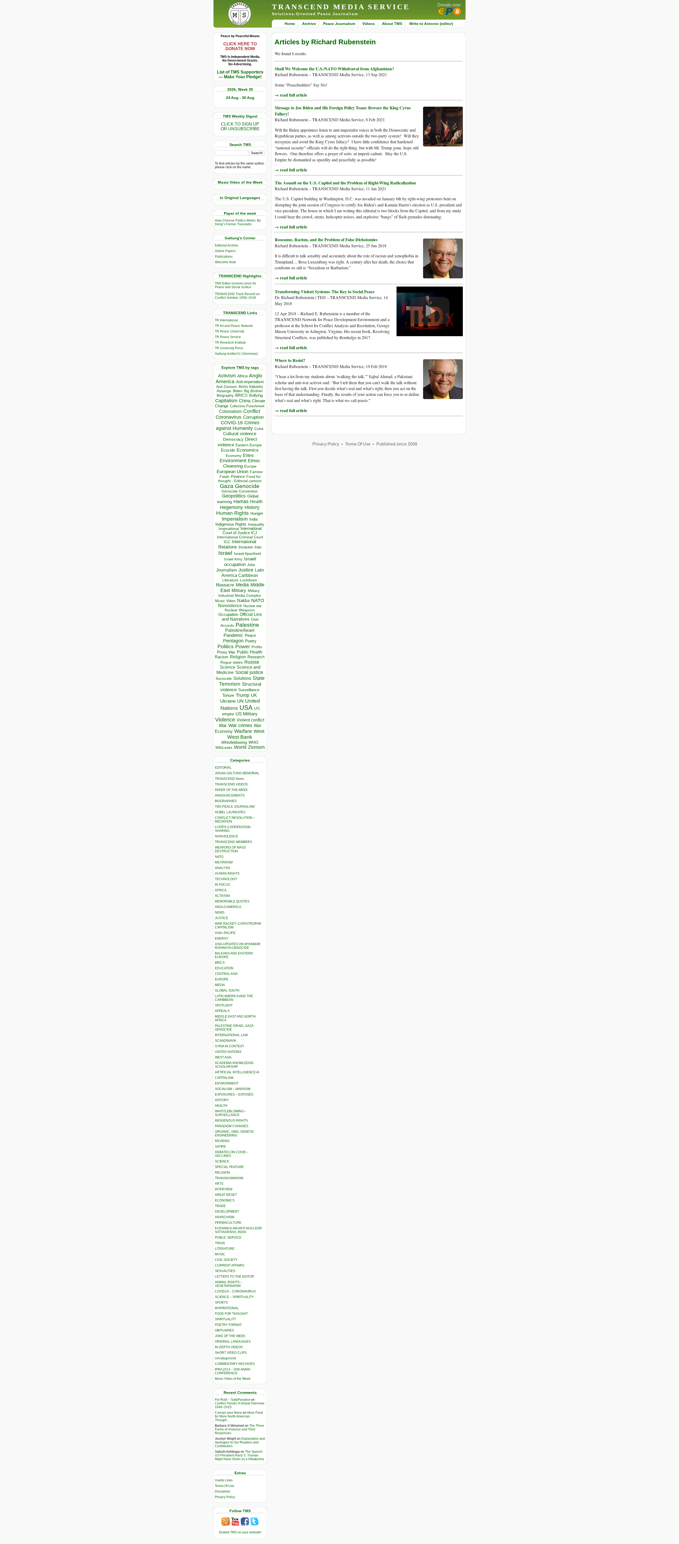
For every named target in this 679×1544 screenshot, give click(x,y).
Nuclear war (252, 606)
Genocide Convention (239, 491)
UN (240, 701)
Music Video (225, 601)
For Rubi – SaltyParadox (232, 1400)
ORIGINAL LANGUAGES (233, 1341)
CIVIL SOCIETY (226, 1260)
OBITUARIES (224, 1330)
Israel (225, 553)
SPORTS (221, 1302)
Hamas (241, 501)
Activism (227, 375)
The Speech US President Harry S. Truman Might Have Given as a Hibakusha (239, 1455)
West (259, 731)
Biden (237, 391)
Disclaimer (222, 1491)
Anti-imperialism (250, 382)
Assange (224, 391)
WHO (253, 742)
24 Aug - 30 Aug (240, 98)
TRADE (220, 1206)
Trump (242, 695)
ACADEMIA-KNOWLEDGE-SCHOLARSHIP (234, 1065)
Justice (245, 570)
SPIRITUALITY (225, 1319)
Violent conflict (250, 720)
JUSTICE (221, 918)
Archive (309, 23)
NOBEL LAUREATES (230, 812)
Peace (250, 635)
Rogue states (231, 662)
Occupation (228, 614)
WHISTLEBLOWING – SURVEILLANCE (230, 1113)
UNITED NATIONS (228, 1052)
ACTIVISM (222, 896)
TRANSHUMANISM (229, 1178)
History (252, 507)
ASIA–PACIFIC (225, 933)
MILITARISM (224, 862)
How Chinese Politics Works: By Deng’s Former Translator (238, 222)
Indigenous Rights (230, 524)
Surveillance (248, 690)
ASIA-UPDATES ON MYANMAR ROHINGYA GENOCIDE (237, 946)
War (223, 725)
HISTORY (222, 1100)
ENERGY (221, 938)
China (244, 400)
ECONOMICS (224, 1200)
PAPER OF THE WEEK (231, 790)
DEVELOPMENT (227, 1211)
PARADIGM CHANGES (231, 1126)
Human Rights (232, 513)
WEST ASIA (223, 1057)
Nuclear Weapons (240, 610)
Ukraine (228, 701)
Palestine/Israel (239, 630)
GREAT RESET (226, 1195)
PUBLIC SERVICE (228, 1237)
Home (290, 23)
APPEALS (222, 1011)
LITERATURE (224, 1249)
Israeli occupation (240, 561)
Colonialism (230, 411)
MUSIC (220, 1254)
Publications (224, 256)
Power (242, 646)
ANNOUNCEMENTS (230, 795)
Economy (233, 455)
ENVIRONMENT (226, 1083)
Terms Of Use (224, 1486)
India (253, 519)
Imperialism (235, 519)
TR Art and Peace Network (234, 326)
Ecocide (228, 450)
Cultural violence (239, 433)
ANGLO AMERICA (228, 907)
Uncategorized (225, 1358)
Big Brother (253, 391)
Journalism (226, 570)
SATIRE (220, 1146)
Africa (242, 376)
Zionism (256, 747)
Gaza (226, 486)
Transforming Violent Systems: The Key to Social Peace (325, 291)
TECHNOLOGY (226, 879)
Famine (256, 472)
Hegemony (231, 507)
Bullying (256, 395)
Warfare (243, 731)
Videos (368, 23)
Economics (248, 450)
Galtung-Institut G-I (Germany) (236, 354)
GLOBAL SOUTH (227, 990)
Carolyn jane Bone (228, 1413)
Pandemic (233, 635)
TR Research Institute (230, 342)
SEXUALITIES (225, 1271)
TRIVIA (220, 1243)
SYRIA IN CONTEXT (229, 1046)
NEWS (219, 912)
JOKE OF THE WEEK (230, 1336)
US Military (247, 713)
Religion (238, 657)
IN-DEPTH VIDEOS (229, 1347)
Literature (230, 580)
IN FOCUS (222, 884)
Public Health (249, 652)
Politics (225, 646)
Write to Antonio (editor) (431, 23)
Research (255, 657)
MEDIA (220, 985)
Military (239, 590)
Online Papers (225, 251)
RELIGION (222, 1172)
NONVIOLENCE (226, 836)
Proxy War (226, 652)
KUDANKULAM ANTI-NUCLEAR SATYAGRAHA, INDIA (238, 1230)
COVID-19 (232, 422)
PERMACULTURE (228, 1223)
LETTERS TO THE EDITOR (234, 1276)
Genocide (247, 486)
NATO (257, 600)
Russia (251, 662)
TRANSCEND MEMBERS (233, 842)
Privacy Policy (225, 1497)
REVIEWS (222, 1141)
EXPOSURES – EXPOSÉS (234, 1094)
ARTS (219, 1184)
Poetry (250, 641)
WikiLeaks (223, 748)
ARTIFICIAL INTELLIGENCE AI (237, 1072)
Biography (225, 395)
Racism (221, 657)
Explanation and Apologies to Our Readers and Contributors (240, 1442)
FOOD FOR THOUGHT (231, 1314)
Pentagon (233, 640)
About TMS (392, 23)
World (240, 747)
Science (227, 667)
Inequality (256, 524)
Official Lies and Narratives (242, 616)
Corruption (253, 417)
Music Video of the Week (232, 1379)
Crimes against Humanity (237, 425)
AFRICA (221, 890)
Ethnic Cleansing (242, 463)
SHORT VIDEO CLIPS (231, 1353)
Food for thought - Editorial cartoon (240, 478)
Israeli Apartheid (247, 553)
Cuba (258, 428)
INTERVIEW (223, 1189)
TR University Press (229, 348)
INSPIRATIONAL (227, 1308)
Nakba (243, 600)
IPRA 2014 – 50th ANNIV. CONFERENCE (233, 1371)
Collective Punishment (247, 406)
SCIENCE (222, 1161)
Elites (248, 455)
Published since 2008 (396, 444)
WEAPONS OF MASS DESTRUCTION (230, 849)
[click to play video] (430, 312)
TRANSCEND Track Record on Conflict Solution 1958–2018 (237, 296)
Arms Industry (250, 386)
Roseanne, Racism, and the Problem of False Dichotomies (326, 239)
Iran (258, 547)
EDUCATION (224, 968)
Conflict (251, 411)
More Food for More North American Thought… (239, 1416)
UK (254, 695)
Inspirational (229, 528)
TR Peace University (229, 331)
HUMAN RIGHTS (227, 873)
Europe (250, 466)
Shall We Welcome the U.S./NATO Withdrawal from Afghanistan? (334, 69)
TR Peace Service (228, 337)
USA (246, 707)
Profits (256, 647)
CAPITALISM (224, 1078)
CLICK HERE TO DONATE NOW (240, 46)
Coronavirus (228, 417)
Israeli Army (233, 559)
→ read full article (291, 95)
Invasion (245, 547)
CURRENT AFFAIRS (229, 1265)
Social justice (249, 672)
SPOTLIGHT (224, 1005)
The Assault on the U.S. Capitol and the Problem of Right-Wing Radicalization (345, 183)
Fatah (224, 477)
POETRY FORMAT (228, 1325)
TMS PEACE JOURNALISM (235, 806)
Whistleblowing (234, 742)
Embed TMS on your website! (240, 1532)
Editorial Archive (226, 245)
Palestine (247, 625)
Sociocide (224, 678)
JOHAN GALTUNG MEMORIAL (237, 773)
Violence (225, 720)
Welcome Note (225, 262)
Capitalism (226, 400)
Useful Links (224, 1480)
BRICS (241, 395)
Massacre (225, 585)
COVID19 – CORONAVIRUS (235, 1291)
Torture (228, 695)
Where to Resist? (290, 360)
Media (242, 584)
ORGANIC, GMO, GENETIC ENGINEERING (234, 1133)
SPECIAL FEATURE (229, 1167)
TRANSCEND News (229, 779)
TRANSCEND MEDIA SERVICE (341, 7)
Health (256, 501)
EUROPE (221, 979)
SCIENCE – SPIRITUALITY (234, 1297)
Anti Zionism (226, 387)
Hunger (256, 513)
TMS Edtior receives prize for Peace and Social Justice (235, 285)
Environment (233, 460)
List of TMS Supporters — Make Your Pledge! (240, 74)
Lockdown (248, 580)
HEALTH (221, 1106)
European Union (232, 471)
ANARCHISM (224, 1217)
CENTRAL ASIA (226, 974)
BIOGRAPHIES (226, 801)
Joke (251, 565)
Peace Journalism (339, 23)
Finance (238, 476)
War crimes (240, 725)
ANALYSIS (222, 868)
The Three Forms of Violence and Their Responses (239, 1429)
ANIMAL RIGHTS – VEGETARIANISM (228, 1284)
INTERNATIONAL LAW (231, 1035)
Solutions (242, 678)
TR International (226, 320)
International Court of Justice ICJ (242, 530)
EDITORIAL (223, 767)
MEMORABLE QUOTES (232, 901)
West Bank (239, 737)
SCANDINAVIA (225, 1041)
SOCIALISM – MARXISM (232, 1089)
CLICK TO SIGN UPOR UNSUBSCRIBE (240, 126)
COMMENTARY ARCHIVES (235, 1364)
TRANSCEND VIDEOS (231, 784)
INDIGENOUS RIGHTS (231, 1120)
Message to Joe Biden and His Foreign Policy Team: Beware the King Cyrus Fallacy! (343, 110)
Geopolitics (234, 496)
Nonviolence (230, 605)
